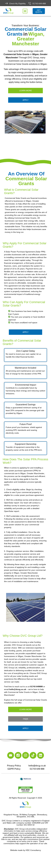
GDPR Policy (13, 769)
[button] (25, 11)
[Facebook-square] (18, 755)
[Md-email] (10, 755)
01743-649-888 (39, 3)
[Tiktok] (33, 755)
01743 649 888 (37, 769)
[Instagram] (25, 755)
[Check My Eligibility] (6, 3)
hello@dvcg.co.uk (37, 766)
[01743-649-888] (29, 3)
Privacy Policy (14, 766)
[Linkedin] (40, 755)
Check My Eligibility (17, 3)
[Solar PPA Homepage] (25, 122)
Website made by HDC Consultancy (25, 850)
